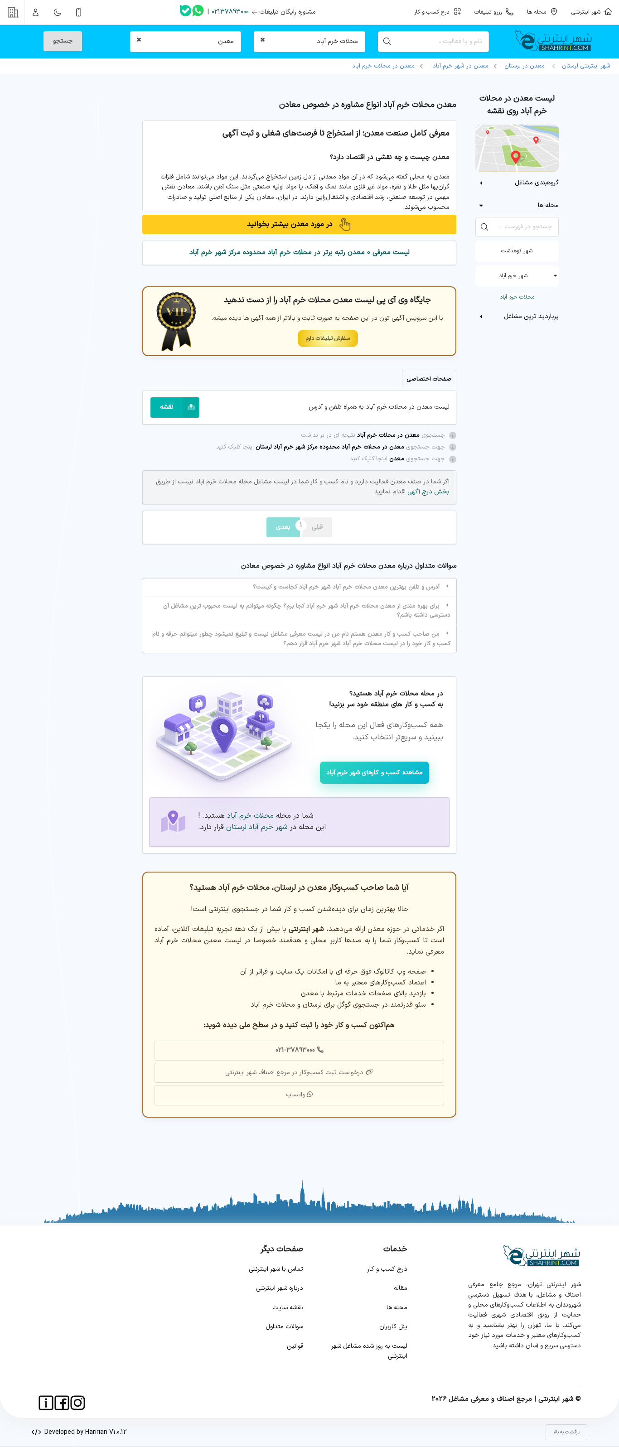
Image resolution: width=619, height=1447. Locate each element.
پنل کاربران (393, 1326)
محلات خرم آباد (517, 297)
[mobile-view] (79, 12)
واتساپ (295, 1095)
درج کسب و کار (387, 1269)
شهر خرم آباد (513, 276)
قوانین (295, 1346)
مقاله (400, 1288)
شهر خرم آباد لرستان (257, 827)
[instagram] (78, 1403)
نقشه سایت (287, 1307)
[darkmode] (57, 12)
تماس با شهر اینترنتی (276, 1269)
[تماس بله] (185, 12)
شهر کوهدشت (516, 251)
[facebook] (62, 1403)
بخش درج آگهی (428, 492)
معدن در (460, 66)
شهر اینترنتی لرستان (584, 66)
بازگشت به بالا (566, 1432)
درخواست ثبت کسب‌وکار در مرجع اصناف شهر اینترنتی (294, 1072)
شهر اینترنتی (587, 12)
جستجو (63, 41)
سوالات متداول (284, 1326)
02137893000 (230, 12)
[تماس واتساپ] (198, 12)
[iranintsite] (46, 1403)
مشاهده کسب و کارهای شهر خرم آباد (374, 772)
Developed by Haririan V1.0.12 (84, 1432)
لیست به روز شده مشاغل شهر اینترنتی (369, 1351)
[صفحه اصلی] (557, 41)
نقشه (167, 407)
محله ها (397, 1307)
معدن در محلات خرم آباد (383, 66)
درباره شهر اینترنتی (279, 1288)
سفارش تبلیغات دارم (328, 338)
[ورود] (36, 12)
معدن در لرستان (524, 66)
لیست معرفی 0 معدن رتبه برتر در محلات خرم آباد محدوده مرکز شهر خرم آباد (299, 252)
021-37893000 (295, 1050)
